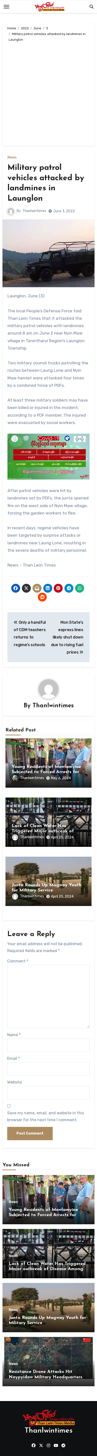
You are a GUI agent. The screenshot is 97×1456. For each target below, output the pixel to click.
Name (14, 1034)
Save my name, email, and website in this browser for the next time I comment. (45, 1116)
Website (14, 1082)
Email (13, 1058)
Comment (17, 961)
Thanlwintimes (34, 211)
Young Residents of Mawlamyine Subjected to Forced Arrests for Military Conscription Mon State (46, 772)
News (12, 157)
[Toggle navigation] (6, 7)
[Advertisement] (48, 93)
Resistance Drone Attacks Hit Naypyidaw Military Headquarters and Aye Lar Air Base (45, 1377)
